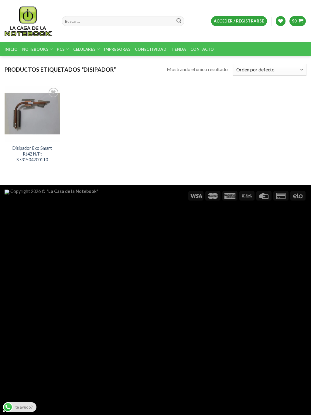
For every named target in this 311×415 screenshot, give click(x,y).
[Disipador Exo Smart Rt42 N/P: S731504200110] (32, 114)
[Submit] (179, 21)
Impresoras (117, 49)
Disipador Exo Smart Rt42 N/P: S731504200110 (32, 154)
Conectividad (150, 49)
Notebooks (35, 49)
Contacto (202, 49)
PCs (61, 49)
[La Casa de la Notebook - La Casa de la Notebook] (29, 21)
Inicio (11, 49)
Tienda (178, 49)
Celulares (84, 49)
